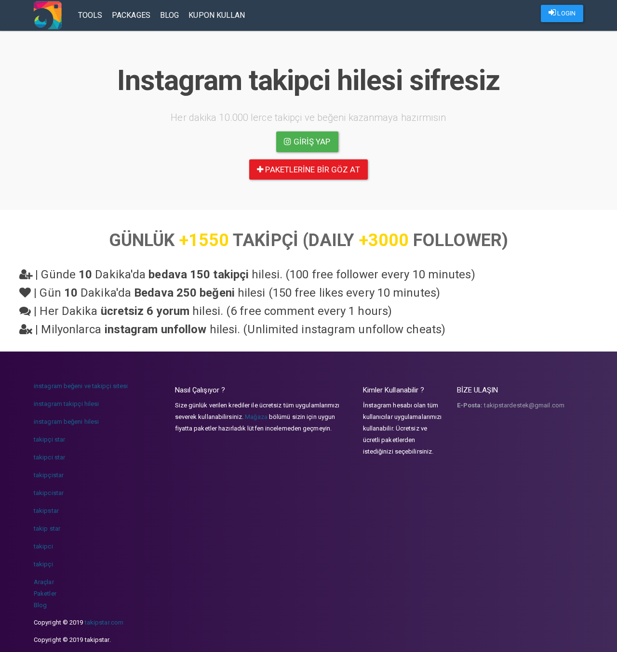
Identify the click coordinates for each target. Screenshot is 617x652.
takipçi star (49, 439)
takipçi (43, 564)
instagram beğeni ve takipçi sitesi (81, 386)
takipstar (46, 510)
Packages (131, 15)
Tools (90, 15)
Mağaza (256, 416)
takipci (43, 546)
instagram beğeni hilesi (66, 421)
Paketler (45, 593)
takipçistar (49, 475)
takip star (47, 528)
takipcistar (49, 492)
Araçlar (44, 582)
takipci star (49, 457)
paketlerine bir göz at (311, 169)
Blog (169, 15)
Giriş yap (311, 141)
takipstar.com (104, 622)
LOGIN (566, 13)
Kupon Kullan (216, 15)
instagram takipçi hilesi (66, 403)
